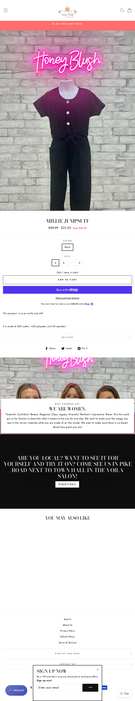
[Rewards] (16, 690)
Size (67, 256)
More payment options (67, 298)
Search (67, 619)
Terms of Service (67, 642)
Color (67, 240)
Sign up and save (67, 653)
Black (67, 247)
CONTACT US (67, 664)
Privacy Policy (67, 631)
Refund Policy (67, 636)
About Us (67, 625)
